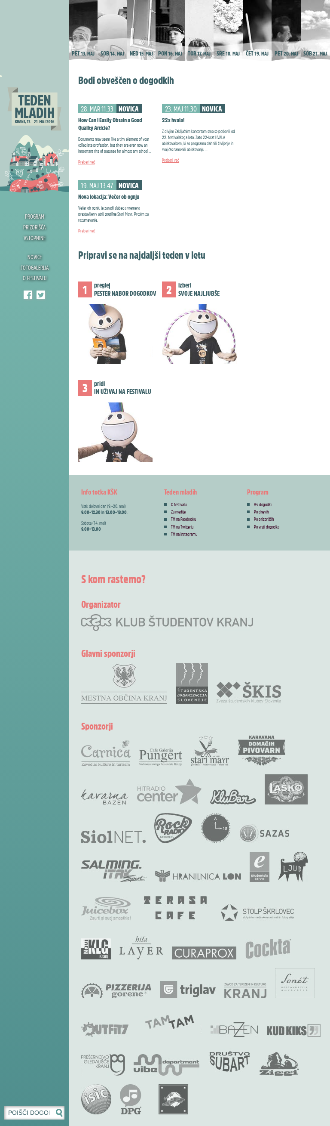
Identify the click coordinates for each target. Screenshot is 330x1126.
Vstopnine (35, 238)
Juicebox (106, 909)
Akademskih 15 (216, 828)
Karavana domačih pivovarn (261, 751)
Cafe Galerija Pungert (160, 757)
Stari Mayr (210, 751)
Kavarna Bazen (104, 796)
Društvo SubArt (229, 1061)
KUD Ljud (293, 867)
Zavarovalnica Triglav (188, 989)
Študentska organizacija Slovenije (192, 683)
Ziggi (279, 1064)
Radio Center (169, 791)
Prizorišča (34, 227)
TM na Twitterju (182, 527)
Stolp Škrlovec (257, 912)
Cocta (268, 948)
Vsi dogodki (263, 504)
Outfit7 (104, 1029)
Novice (35, 257)
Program (34, 216)
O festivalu (34, 278)
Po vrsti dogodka (266, 527)
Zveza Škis (249, 692)
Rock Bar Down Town (174, 1099)
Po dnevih (261, 512)
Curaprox (204, 953)
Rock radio (173, 828)
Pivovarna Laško (286, 789)
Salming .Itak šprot (114, 871)
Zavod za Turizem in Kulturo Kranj (245, 990)
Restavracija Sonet (295, 983)
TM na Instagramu (184, 534)
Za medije (178, 512)
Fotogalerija (35, 267)
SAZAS (264, 833)
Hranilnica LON (198, 876)
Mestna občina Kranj (124, 683)
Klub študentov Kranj (41, 295)
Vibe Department (166, 1065)
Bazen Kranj (234, 1029)
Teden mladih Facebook (28, 295)
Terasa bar (175, 908)
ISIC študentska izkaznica (96, 1099)
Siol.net (113, 836)
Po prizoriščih (264, 519)
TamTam (169, 1022)
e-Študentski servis (259, 867)
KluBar (233, 796)
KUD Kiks (294, 1030)
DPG (130, 1099)
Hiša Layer (141, 947)
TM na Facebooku (183, 519)
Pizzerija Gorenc (116, 990)
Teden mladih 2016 (34, 97)
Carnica (106, 753)
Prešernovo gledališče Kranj (103, 1065)
